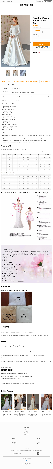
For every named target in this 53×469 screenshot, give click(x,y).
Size (36, 30)
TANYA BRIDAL (26, 5)
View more (49, 390)
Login (39, 442)
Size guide (37, 30)
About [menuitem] (24, 8)
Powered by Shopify (26, 464)
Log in (35, 1)
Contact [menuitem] (30, 8)
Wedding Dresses (6, 81)
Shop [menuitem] (19, 8)
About (26, 429)
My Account (39, 440)
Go (38, 453)
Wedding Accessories (45, 81)
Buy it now (41, 44)
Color (43, 30)
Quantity (35, 34)
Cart (48, 1)
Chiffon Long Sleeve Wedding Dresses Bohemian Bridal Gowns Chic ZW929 (20, 413)
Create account (40, 1)
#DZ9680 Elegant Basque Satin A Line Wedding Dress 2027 (33, 413)
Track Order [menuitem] (37, 8)
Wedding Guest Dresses (18, 81)
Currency (8, 1)
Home (2, 12)
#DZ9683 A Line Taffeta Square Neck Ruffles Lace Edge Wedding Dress (7, 413)
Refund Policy (14, 442)
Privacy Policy (14, 440)
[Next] (30, 42)
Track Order (26, 434)
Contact (26, 431)
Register (39, 443)
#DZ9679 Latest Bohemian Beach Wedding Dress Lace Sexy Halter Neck (46, 413)
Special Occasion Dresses (32, 81)
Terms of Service (14, 443)
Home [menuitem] (14, 8)
